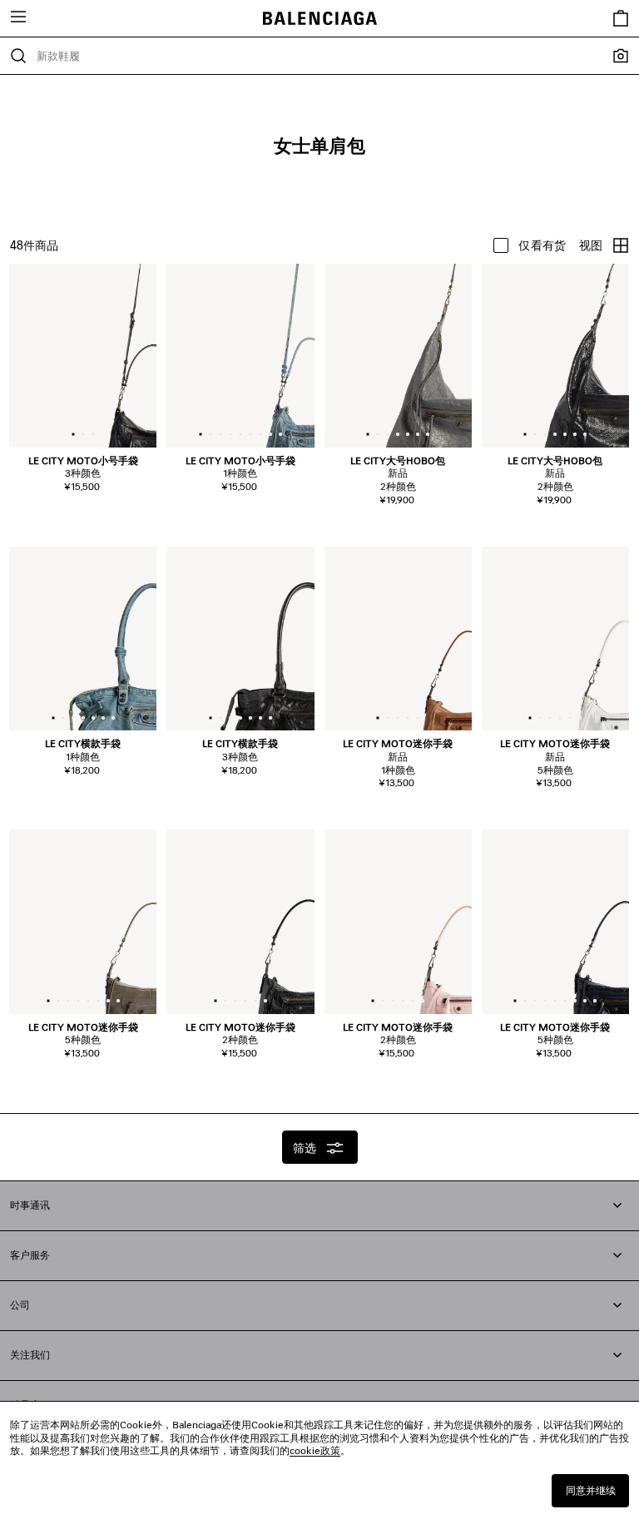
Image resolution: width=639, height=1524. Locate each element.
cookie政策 (315, 1450)
